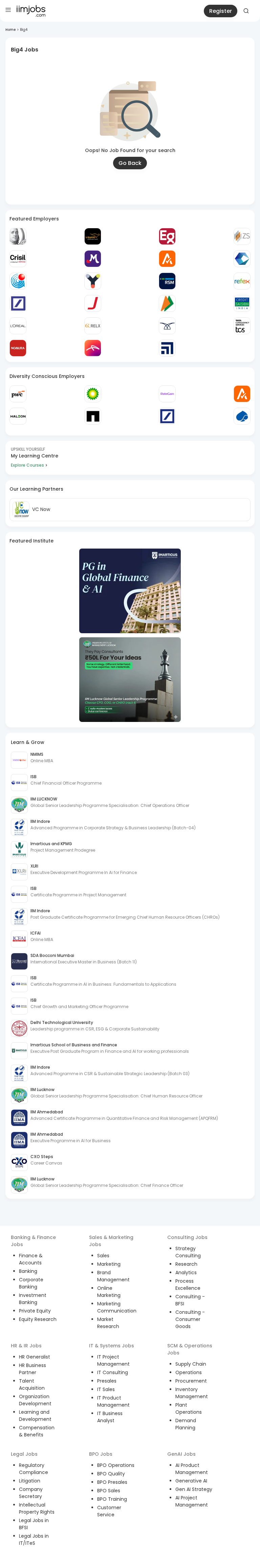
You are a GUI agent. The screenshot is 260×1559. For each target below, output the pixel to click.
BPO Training (112, 1499)
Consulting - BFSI (190, 1300)
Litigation (29, 1480)
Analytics (186, 1272)
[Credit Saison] (242, 303)
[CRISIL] (17, 258)
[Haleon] (17, 416)
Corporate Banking (31, 1283)
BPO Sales (108, 1490)
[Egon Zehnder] (167, 236)
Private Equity (35, 1310)
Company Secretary (31, 1493)
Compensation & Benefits (37, 1431)
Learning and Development (35, 1416)
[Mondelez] (92, 258)
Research (186, 1264)
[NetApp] (92, 416)
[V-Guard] (92, 236)
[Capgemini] (242, 416)
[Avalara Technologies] (167, 258)
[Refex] (242, 281)
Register (220, 11)
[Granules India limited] (17, 281)
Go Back (130, 163)
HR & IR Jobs (26, 1345)
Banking (28, 1271)
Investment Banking (32, 1299)
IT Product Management (113, 1401)
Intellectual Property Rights (37, 1508)
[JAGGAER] (92, 303)
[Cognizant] (242, 258)
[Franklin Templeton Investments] (17, 236)
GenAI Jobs (181, 1454)
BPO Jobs (100, 1454)
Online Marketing (109, 1292)
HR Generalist (34, 1356)
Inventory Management (191, 1393)
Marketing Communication (116, 1307)
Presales (106, 1381)
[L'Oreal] (17, 325)
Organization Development (35, 1400)
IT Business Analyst (110, 1417)
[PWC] (17, 393)
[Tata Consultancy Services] (242, 325)
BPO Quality (111, 1473)
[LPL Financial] (167, 348)
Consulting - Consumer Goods (190, 1319)
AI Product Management (191, 1469)
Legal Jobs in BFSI (34, 1524)
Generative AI (191, 1480)
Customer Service (109, 1511)
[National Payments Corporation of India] (167, 303)
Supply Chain (190, 1364)
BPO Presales (112, 1482)
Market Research (108, 1323)
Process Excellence (187, 1284)
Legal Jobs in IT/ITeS (34, 1539)
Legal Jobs (24, 1454)
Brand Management (113, 1276)
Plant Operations (188, 1408)
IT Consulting (112, 1372)
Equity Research (38, 1319)
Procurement (191, 1381)
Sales (103, 1255)
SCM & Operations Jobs (189, 1349)
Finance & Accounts (31, 1259)
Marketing (109, 1264)
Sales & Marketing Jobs (111, 1241)
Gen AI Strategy (193, 1489)
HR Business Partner (32, 1369)
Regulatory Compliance (33, 1469)
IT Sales (106, 1389)
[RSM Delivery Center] (167, 281)
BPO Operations (115, 1465)
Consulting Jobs (187, 1237)
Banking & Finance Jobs (33, 1241)
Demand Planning (185, 1424)
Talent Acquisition (32, 1384)
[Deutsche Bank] (17, 303)
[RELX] (92, 325)
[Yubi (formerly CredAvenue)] (92, 281)
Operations (188, 1372)
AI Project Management (191, 1501)
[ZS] (242, 236)
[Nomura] (17, 348)
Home (10, 29)
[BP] (92, 393)
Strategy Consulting (188, 1252)
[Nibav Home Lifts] (167, 325)
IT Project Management (113, 1360)
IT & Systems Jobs (111, 1345)
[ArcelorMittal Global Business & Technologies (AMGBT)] (92, 348)
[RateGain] (167, 393)
